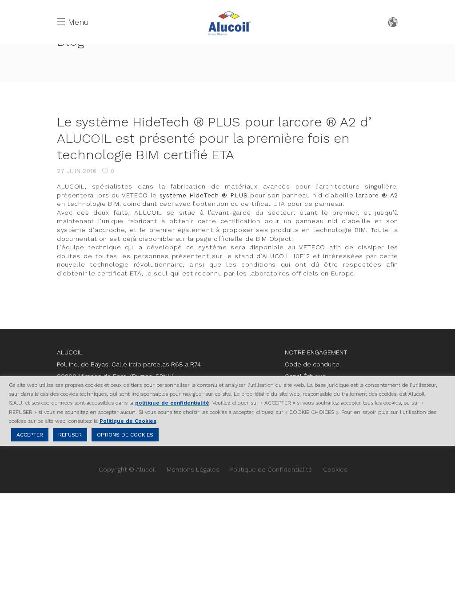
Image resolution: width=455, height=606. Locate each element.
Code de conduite (312, 364)
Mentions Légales (193, 469)
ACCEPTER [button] (29, 435)
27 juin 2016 (76, 171)
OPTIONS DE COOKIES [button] (125, 435)
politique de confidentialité (172, 403)
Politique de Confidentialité (271, 469)
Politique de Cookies (128, 421)
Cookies (335, 469)
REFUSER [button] (70, 435)
